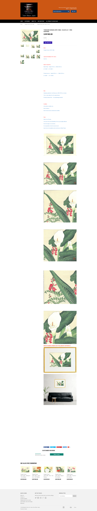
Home (21, 21)
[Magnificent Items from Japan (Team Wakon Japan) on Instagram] (45, 498)
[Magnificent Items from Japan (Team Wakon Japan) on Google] (43, 498)
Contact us (22, 497)
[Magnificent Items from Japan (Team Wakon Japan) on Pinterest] (41, 498)
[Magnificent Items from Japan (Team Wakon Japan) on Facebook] (38, 498)
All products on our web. (52, 21)
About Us (34, 21)
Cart (74, 11)
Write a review (57, 454)
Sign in (67, 8)
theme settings (50, 495)
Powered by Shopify (23, 508)
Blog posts (22, 503)
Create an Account (73, 8)
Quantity (45, 37)
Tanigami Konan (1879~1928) (30, 24)
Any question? (41, 21)
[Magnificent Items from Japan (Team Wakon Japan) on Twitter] (36, 498)
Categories (27, 21)
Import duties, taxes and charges (26, 501)
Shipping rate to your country (25, 500)
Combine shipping (23, 498)
